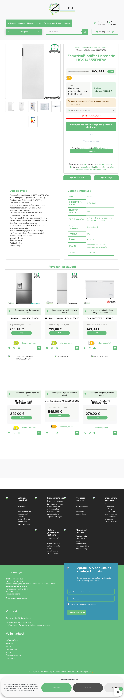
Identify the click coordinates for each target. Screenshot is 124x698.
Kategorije (24, 31)
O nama (21, 23)
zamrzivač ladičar (99, 169)
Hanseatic (84, 167)
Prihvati (56, 688)
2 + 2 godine (104, 218)
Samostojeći (92, 227)
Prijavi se (92, 151)
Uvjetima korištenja (88, 604)
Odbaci (88, 688)
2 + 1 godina (92, 218)
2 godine (101, 220)
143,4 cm (91, 252)
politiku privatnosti (100, 148)
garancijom (75, 104)
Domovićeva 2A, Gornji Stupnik (43, 583)
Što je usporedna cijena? (80, 110)
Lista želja (14, 348)
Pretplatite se (76, 612)
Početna (77, 47)
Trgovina (84, 47)
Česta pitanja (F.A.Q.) (53, 23)
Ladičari (104, 47)
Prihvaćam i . (89, 148)
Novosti (30, 23)
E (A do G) (91, 203)
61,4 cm (90, 239)
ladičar (91, 167)
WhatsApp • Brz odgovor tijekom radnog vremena (28, 625)
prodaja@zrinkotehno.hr (21, 618)
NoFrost (98, 167)
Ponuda (90, 47)
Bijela (89, 196)
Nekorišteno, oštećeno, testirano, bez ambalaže (97, 246)
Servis (39, 23)
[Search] (85, 32)
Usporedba (19, 348)
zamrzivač (88, 169)
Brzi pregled (9, 348)
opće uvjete (86, 148)
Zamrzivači (97, 47)
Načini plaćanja (12, 640)
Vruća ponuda (105, 31)
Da (88, 234)
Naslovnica (11, 23)
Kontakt (67, 23)
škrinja (105, 167)
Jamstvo (9, 643)
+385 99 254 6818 (22, 622)
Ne (88, 211)
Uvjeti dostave (12, 649)
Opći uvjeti (10, 658)
